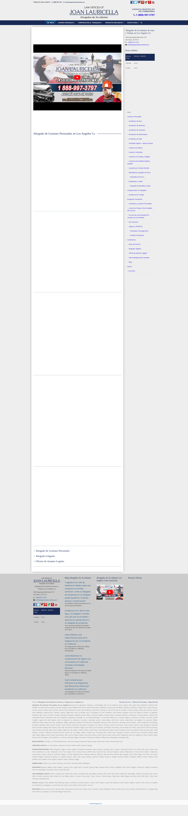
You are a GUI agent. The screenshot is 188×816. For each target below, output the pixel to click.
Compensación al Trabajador (136, 190)
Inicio (129, 112)
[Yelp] (149, 3)
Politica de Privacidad (139, 702)
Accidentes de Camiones (137, 130)
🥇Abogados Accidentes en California (94, 12)
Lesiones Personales (134, 117)
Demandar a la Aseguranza (139, 231)
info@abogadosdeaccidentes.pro (75, 2)
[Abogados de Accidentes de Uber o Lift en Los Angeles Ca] (77, 479)
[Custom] (132, 271)
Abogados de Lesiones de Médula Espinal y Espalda (47, 404)
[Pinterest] (142, 3)
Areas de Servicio (134, 244)
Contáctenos (131, 240)
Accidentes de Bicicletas (137, 125)
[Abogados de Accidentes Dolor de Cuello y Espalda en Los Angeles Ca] (108, 305)
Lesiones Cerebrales (136, 152)
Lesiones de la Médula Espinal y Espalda (138, 162)
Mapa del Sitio (153, 702)
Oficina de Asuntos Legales (138, 253)
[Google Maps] (146, 3)
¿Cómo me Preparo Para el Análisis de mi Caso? (139, 209)
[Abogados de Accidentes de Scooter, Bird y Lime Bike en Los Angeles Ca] (108, 479)
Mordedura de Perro (137, 177)
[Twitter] (135, 3)
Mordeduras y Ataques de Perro (140, 172)
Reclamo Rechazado (137, 235)
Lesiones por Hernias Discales (139, 168)
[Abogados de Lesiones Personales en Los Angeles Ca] (47, 145)
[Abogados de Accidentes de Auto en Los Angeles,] (77, 145)
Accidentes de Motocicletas (138, 134)
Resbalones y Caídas (136, 181)
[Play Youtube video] (77, 77)
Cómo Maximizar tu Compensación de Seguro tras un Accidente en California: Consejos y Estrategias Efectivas (78, 661)
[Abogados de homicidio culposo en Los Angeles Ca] (108, 227)
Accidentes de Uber (135, 139)
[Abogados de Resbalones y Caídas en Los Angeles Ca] (47, 479)
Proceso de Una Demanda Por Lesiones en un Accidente (138, 216)
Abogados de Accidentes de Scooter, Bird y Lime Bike (107, 496)
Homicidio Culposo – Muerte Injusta (141, 143)
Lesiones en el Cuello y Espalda (139, 157)
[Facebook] (132, 3)
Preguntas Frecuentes (134, 199)
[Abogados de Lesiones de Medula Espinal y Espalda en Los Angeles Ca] (47, 388)
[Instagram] (139, 3)
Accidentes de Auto (135, 121)
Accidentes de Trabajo (136, 195)
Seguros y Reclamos (135, 226)
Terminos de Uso (125, 702)
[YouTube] (153, 3)
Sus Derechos (133, 222)
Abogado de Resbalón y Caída (140, 186)
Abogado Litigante (135, 249)
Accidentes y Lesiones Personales (140, 204)
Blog (130, 262)
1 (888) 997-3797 (57, 2)
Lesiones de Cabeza (135, 148)
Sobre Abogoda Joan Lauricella (139, 258)
